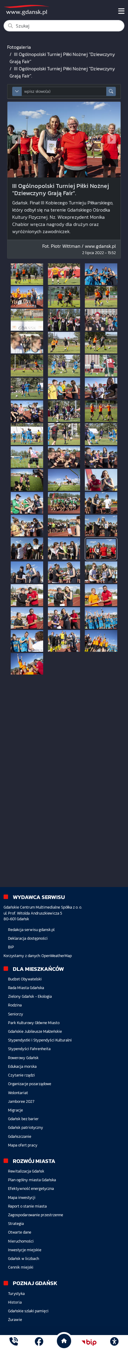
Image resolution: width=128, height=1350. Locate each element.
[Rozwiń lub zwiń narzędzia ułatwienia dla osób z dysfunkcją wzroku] (114, 1342)
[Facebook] (39, 1342)
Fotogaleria (19, 47)
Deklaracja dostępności (28, 938)
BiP (11, 947)
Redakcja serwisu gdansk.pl (31, 930)
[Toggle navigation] (121, 11)
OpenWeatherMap (56, 956)
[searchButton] (111, 91)
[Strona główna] (14, 1342)
